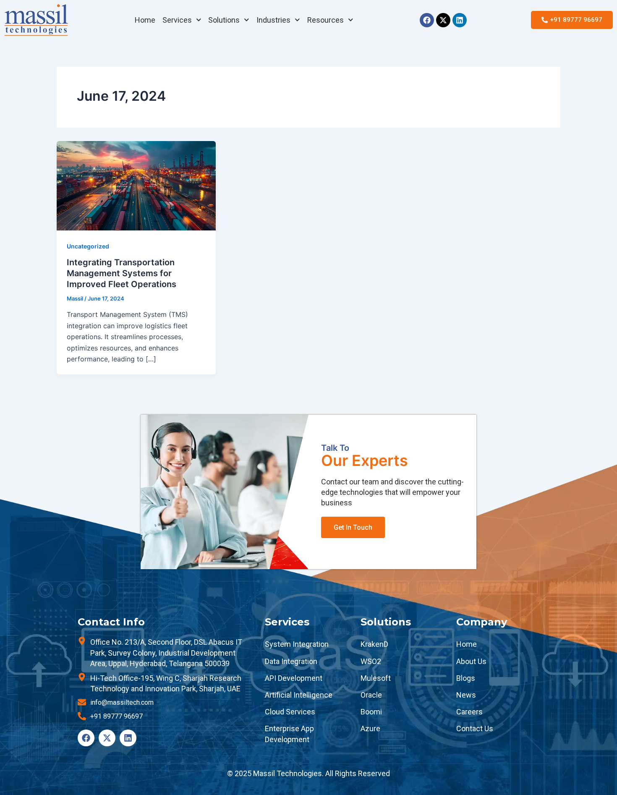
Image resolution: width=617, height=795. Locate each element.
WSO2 (371, 661)
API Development (293, 678)
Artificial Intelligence (298, 694)
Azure (370, 728)
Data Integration (291, 661)
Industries (273, 20)
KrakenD (374, 644)
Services (177, 20)
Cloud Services (290, 711)
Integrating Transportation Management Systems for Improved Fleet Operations (121, 273)
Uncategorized (88, 246)
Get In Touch (353, 527)
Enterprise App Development (289, 733)
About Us (471, 661)
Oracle (371, 694)
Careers (469, 711)
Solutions (224, 20)
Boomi (371, 711)
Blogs (465, 678)
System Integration (297, 644)
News (466, 694)
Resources (325, 20)
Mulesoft (376, 678)
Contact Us (474, 728)
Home (145, 20)
